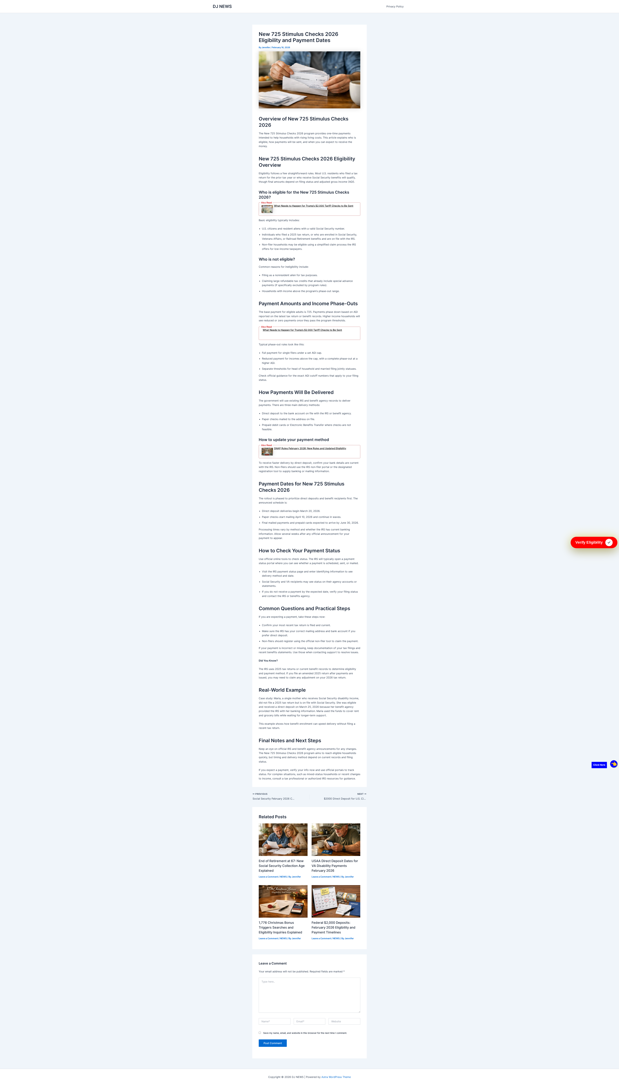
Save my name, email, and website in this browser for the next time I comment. (305, 1033)
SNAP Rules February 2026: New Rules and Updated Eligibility (310, 448)
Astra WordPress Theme (336, 1077)
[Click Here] (613, 763)
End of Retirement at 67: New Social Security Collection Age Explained (282, 866)
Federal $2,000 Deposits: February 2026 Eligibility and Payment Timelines (333, 927)
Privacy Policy (395, 6)
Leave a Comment (268, 876)
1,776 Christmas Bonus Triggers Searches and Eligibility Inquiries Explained (280, 927)
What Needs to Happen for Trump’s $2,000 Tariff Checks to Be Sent (313, 205)
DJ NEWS (222, 6)
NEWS (283, 876)
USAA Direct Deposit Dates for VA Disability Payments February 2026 (335, 866)
